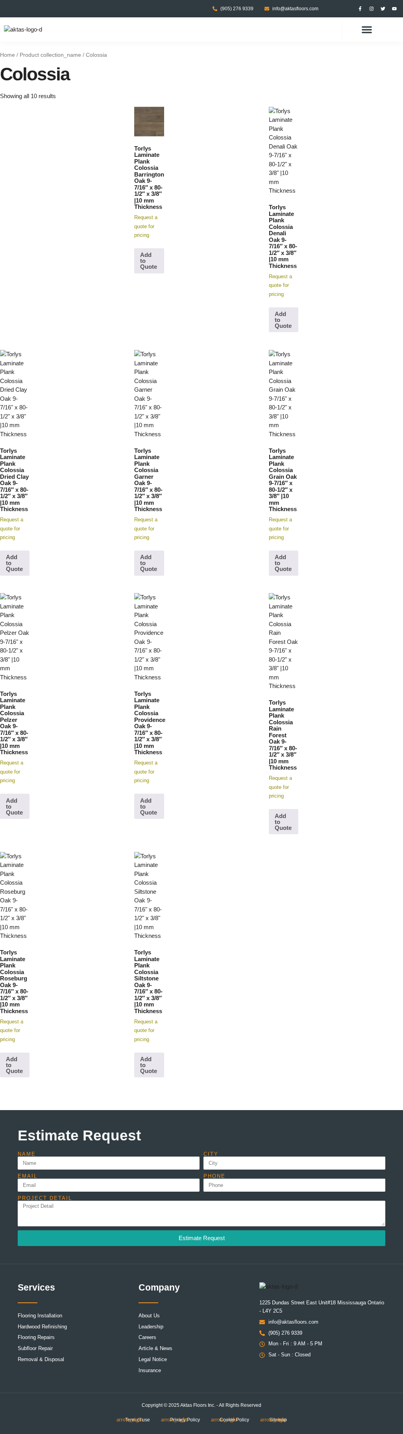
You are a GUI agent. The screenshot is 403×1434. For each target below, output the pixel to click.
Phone (214, 1176)
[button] (367, 29)
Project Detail (45, 1198)
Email (27, 1176)
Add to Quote (148, 260)
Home (7, 55)
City (210, 1154)
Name (27, 1154)
